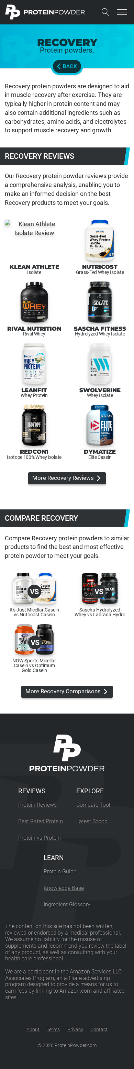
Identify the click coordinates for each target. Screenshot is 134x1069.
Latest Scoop (92, 821)
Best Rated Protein (40, 821)
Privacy (75, 1029)
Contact (99, 1029)
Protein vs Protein (39, 838)
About (33, 1029)
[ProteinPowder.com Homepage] (45, 12)
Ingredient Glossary (67, 904)
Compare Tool (93, 805)
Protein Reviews (37, 805)
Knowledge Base (64, 888)
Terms (53, 1029)
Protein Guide (60, 871)
